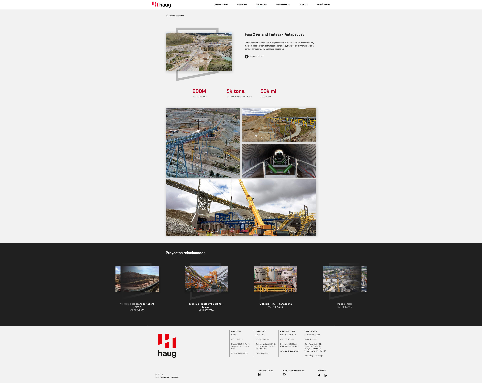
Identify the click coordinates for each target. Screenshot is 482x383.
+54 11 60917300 (287, 339)
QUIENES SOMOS (221, 5)
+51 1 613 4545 (237, 339)
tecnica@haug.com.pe (239, 353)
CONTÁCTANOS (323, 5)
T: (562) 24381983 (262, 339)
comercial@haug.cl (263, 353)
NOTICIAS (304, 5)
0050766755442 (311, 339)
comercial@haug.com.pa (314, 356)
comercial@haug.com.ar (289, 351)
